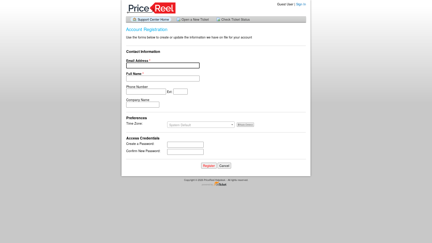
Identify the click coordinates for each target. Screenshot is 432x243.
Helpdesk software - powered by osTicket (216, 184)
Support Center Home (153, 19)
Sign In (301, 4)
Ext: (149, 89)
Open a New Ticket (195, 19)
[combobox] (201, 125)
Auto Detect (246, 124)
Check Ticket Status (235, 19)
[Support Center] (151, 8)
